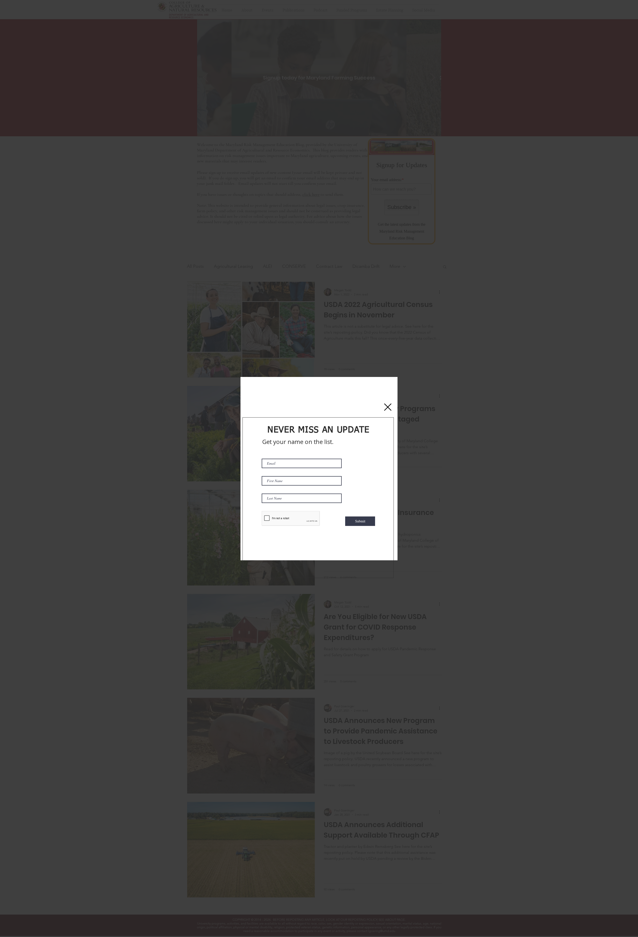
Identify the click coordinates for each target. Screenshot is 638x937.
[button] (388, 407)
